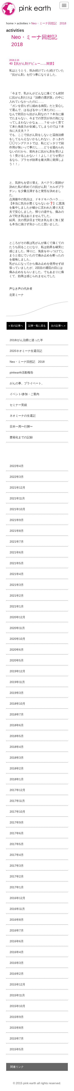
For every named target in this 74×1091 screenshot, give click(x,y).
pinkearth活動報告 (21, 372)
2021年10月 (17, 509)
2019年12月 (17, 671)
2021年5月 (17, 563)
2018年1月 (17, 779)
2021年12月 (17, 487)
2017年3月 (17, 865)
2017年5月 (17, 844)
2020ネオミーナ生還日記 (26, 351)
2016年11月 (17, 908)
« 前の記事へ (16, 325)
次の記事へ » (58, 325)
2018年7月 (17, 714)
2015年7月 (17, 1038)
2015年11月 (17, 995)
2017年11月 (17, 800)
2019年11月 (17, 682)
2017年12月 (17, 790)
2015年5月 (17, 1049)
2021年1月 (17, 606)
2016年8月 (17, 919)
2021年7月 (17, 541)
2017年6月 (17, 833)
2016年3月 (17, 962)
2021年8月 (17, 530)
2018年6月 (17, 725)
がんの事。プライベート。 (27, 383)
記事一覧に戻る (37, 325)
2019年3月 (17, 692)
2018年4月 (17, 746)
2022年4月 (17, 466)
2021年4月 (17, 574)
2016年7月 (17, 930)
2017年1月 (17, 887)
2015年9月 (17, 1017)
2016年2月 (17, 973)
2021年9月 (17, 520)
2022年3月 (17, 476)
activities (22, 23)
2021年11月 (17, 498)
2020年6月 (17, 649)
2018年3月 (17, 757)
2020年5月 (17, 660)
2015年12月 (17, 984)
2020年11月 (17, 628)
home (10, 23)
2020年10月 (17, 638)
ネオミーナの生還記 (23, 415)
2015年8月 (17, 1027)
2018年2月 (17, 768)
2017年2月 (17, 876)
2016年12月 (17, 898)
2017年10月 (17, 811)
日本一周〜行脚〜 (21, 426)
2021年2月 (17, 595)
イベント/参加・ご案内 (24, 394)
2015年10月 (17, 1006)
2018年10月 (17, 703)
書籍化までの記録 (21, 437)
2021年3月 (17, 584)
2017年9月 (17, 822)
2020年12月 (17, 617)
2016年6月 (17, 941)
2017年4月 (17, 854)
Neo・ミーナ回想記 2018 (27, 361)
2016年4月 (17, 952)
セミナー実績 (18, 405)
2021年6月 (17, 552)
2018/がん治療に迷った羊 (26, 340)
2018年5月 (17, 736)
